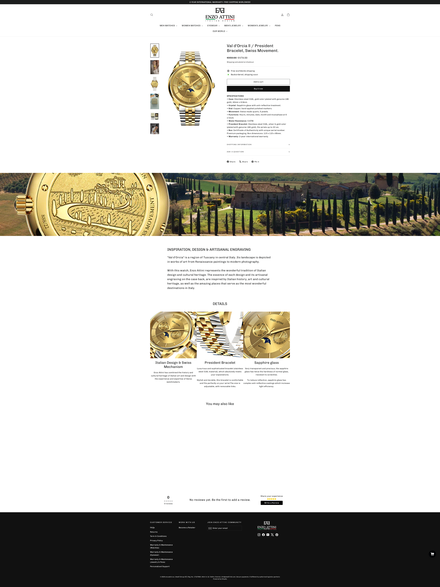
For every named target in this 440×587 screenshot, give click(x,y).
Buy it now (258, 89)
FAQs (152, 527)
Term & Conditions (158, 536)
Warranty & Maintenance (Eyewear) (161, 553)
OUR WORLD (219, 31)
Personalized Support (160, 566)
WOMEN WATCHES (191, 25)
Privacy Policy (156, 540)
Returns (154, 532)
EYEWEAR (212, 25)
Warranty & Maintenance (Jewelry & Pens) (161, 560)
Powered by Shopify (220, 579)
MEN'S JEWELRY (233, 25)
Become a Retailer (187, 527)
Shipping (230, 62)
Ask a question (235, 152)
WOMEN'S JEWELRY (258, 25)
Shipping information (239, 144)
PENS (277, 25)
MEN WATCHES (167, 25)
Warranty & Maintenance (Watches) (161, 546)
